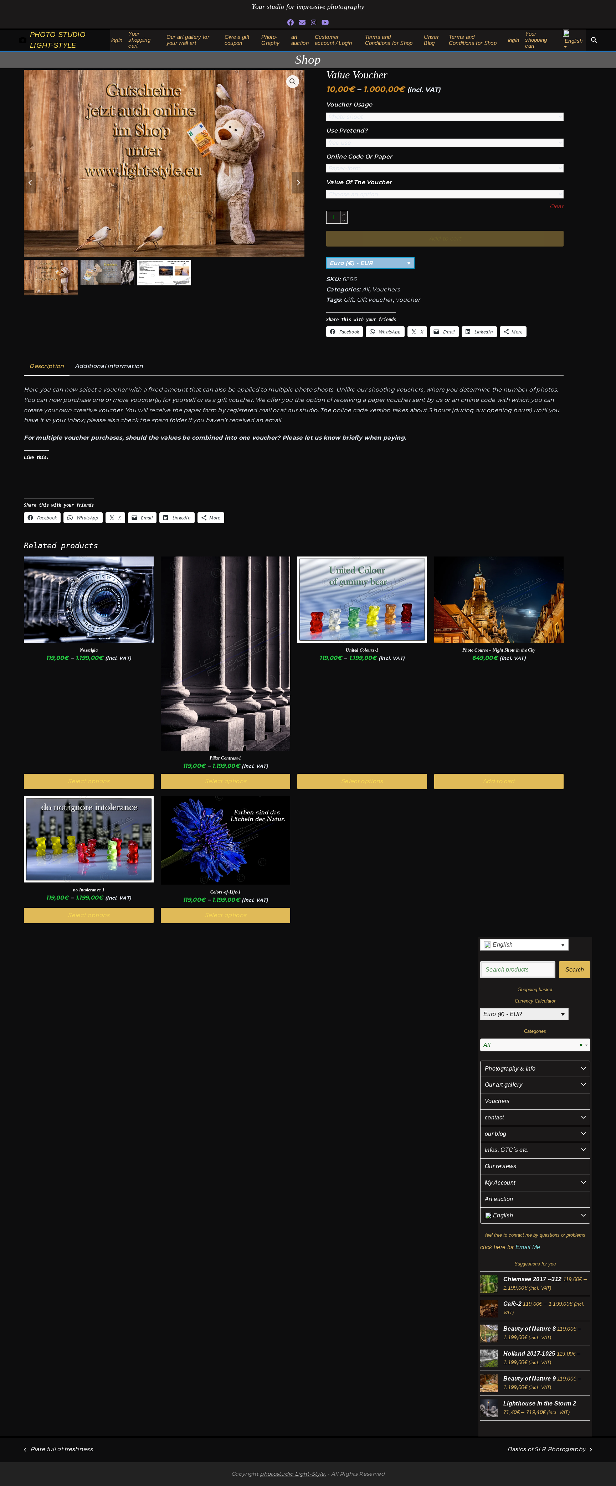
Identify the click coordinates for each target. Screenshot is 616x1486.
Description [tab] (46, 366)
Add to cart (499, 781)
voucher (408, 299)
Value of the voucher (359, 182)
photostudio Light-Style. (293, 1474)
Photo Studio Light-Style (58, 40)
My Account (500, 1183)
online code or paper (359, 156)
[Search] (594, 40)
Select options (88, 781)
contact (494, 1117)
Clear (557, 206)
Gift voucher (375, 299)
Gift (349, 299)
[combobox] (535, 1045)
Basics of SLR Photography (546, 1450)
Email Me (527, 1247)
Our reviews (501, 1166)
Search (574, 970)
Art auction (499, 1199)
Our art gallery (503, 1085)
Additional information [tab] (109, 366)
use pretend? (347, 130)
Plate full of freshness (58, 1450)
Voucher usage (349, 104)
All (365, 289)
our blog (496, 1134)
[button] (292, 81)
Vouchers (386, 289)
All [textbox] (533, 1045)
